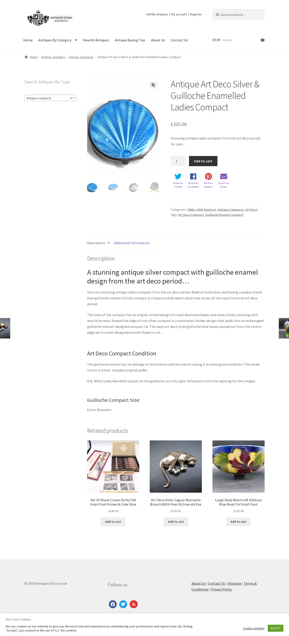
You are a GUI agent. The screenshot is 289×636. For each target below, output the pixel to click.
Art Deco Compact (191, 215)
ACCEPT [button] (275, 628)
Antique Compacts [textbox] (49, 98)
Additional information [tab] (132, 243)
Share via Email (223, 184)
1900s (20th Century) (201, 210)
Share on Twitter (178, 184)
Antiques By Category (54, 40)
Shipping (234, 583)
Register (196, 14)
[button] (153, 85)
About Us (158, 40)
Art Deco (251, 210)
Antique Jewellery (53, 57)
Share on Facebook (193, 184)
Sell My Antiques (157, 14)
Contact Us (179, 40)
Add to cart (203, 161)
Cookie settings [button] (253, 628)
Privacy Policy (221, 589)
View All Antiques (96, 40)
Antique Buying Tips (130, 40)
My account (179, 14)
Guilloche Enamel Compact (224, 215)
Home (28, 40)
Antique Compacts (81, 57)
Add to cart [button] (113, 522)
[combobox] (50, 98)
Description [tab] (96, 243)
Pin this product (208, 184)
